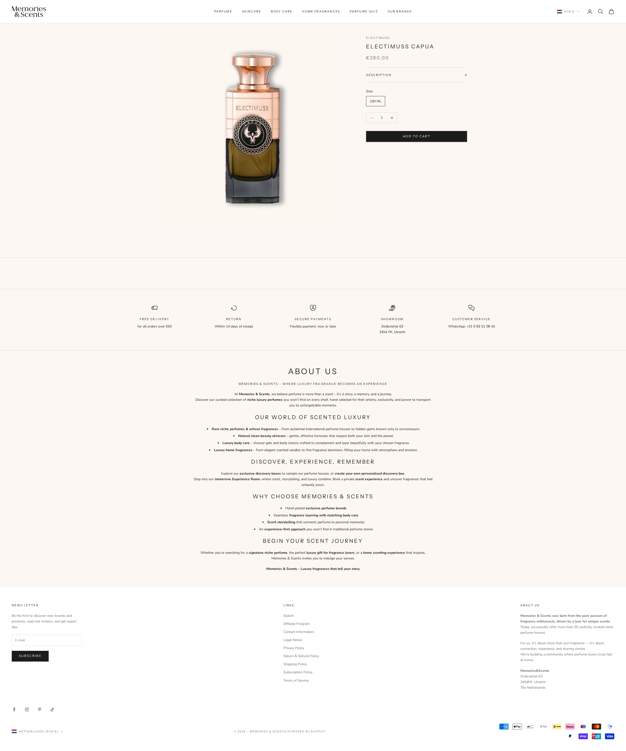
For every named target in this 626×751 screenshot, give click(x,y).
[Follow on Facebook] (14, 709)
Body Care (281, 11)
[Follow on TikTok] (52, 709)
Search (288, 615)
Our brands (400, 11)
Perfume (223, 11)
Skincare (251, 11)
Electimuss (378, 38)
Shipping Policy (295, 664)
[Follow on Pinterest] (39, 709)
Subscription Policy (298, 672)
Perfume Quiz (364, 11)
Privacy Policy (293, 648)
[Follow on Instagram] (26, 709)
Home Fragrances (321, 11)
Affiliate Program (296, 623)
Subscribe (30, 656)
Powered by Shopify (306, 731)
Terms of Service (296, 680)
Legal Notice (292, 640)
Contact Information (298, 632)
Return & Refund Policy (301, 656)
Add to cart (416, 136)
